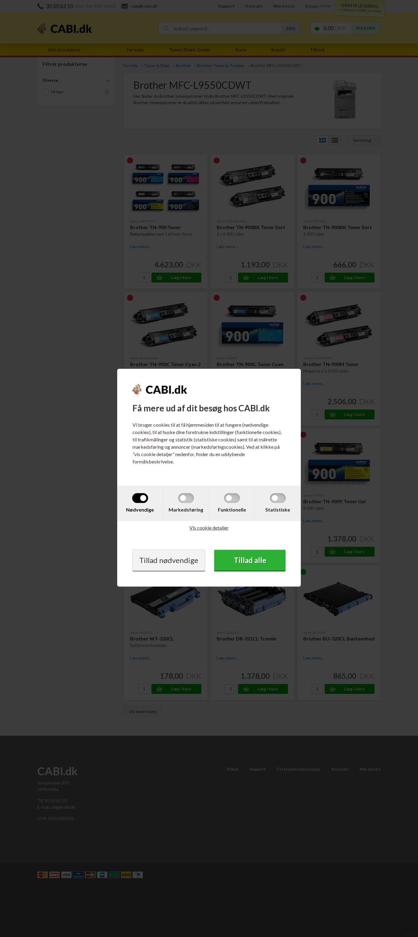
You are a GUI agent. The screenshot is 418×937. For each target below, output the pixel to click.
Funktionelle (232, 509)
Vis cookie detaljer (209, 528)
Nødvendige (140, 509)
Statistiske (277, 509)
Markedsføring (186, 509)
